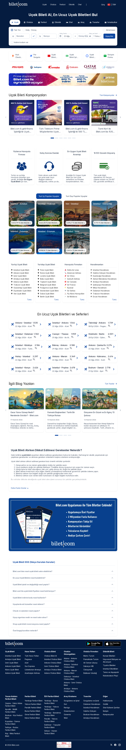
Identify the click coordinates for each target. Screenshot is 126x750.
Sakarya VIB (88, 666)
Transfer (87, 696)
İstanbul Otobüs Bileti (53, 659)
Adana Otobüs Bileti (52, 673)
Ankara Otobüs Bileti (52, 663)
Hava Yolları (30, 651)
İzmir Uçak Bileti (11, 663)
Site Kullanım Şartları (111, 708)
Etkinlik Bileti (108, 651)
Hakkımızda (108, 701)
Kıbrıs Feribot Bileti (32, 718)
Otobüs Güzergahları (69, 652)
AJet (26, 663)
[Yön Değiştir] (33, 36)
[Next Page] (120, 117)
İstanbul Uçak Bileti (13, 656)
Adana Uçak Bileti (12, 673)
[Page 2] (61, 435)
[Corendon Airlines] (36, 67)
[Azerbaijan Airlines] (90, 67)
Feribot (62, 4)
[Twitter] (111, 745)
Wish (66, 718)
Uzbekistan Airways (33, 670)
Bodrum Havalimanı (91, 714)
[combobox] (22, 36)
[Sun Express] (18, 67)
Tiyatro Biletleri (109, 665)
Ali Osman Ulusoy (90, 663)
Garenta (67, 714)
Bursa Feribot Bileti (32, 711)
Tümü (29, 299)
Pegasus (28, 659)
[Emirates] (54, 67)
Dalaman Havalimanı (91, 704)
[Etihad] (108, 67)
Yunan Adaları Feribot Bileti (11, 697)
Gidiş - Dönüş (30, 30)
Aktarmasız (110, 30)
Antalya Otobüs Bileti (53, 670)
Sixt (65, 704)
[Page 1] (56, 435)
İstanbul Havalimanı (91, 708)
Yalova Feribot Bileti (33, 704)
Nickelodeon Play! (110, 676)
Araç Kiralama (70, 696)
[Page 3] (65, 435)
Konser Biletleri (109, 656)
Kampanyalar (108, 714)
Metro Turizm (88, 656)
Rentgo (67, 708)
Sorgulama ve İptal (71, 701)
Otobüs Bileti (50, 651)
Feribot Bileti (30, 696)
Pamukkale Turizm (90, 659)
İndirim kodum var (21, 42)
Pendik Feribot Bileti (33, 708)
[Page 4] (69, 435)
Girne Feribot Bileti (32, 714)
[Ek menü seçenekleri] (86, 5)
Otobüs (53, 4)
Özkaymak (87, 670)
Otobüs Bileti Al (50, 656)
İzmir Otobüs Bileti (51, 666)
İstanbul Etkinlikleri (110, 669)
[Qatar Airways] (72, 67)
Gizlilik (105, 704)
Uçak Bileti (10, 651)
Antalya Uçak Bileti (13, 659)
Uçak (44, 4)
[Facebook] (115, 745)
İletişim (105, 711)
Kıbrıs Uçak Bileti (12, 670)
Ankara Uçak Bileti (12, 666)
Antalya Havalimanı (91, 718)
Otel (79, 4)
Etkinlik (72, 4)
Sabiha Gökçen (89, 711)
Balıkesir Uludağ (90, 673)
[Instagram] (119, 745)
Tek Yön (17, 30)
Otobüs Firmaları (90, 651)
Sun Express (30, 666)
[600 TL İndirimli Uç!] (63, 85)
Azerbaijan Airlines (32, 673)
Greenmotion (69, 711)
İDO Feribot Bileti (51, 696)
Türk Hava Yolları (32, 656)
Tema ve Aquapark (111, 672)
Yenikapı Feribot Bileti (33, 701)
